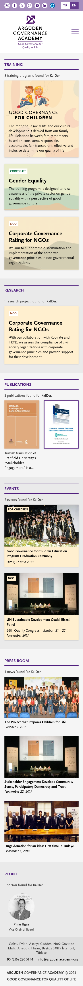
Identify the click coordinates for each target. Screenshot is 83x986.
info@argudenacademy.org (57, 959)
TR (65, 5)
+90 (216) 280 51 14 (19, 959)
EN (74, 5)
